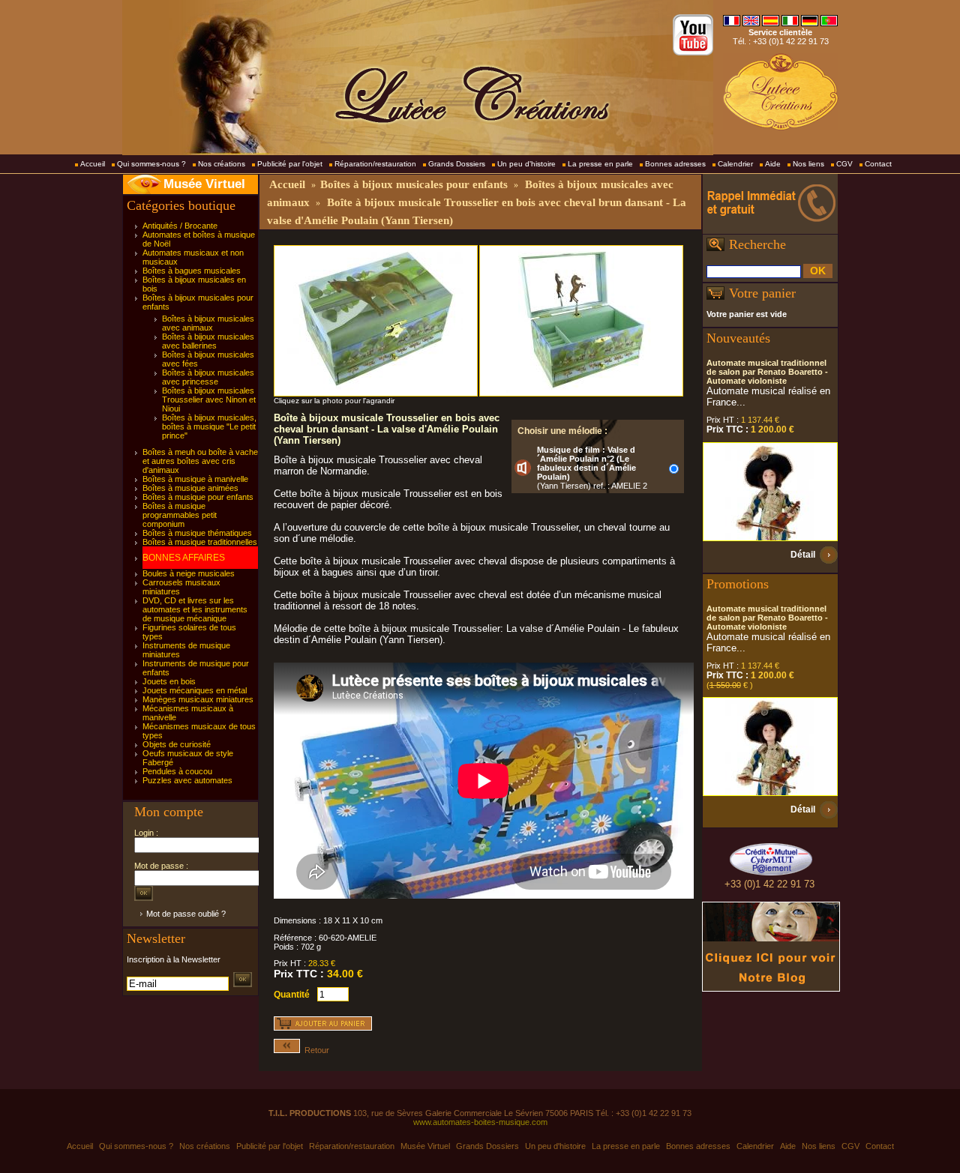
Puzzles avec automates (187, 780)
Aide (773, 164)
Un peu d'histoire (526, 164)
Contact (878, 164)
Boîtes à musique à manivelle (195, 478)
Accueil (92, 164)
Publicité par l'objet (289, 164)
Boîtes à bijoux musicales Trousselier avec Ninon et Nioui (209, 399)
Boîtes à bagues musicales (191, 270)
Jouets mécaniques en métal (194, 690)
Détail (802, 554)
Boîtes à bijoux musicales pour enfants (414, 184)
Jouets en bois (169, 681)
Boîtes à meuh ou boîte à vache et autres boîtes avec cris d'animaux (200, 460)
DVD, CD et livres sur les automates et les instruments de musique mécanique (195, 609)
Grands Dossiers (456, 164)
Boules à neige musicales (188, 573)
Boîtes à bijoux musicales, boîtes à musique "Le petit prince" (209, 426)
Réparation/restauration (375, 164)
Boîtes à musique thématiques (197, 532)
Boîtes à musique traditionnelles (199, 541)
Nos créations (221, 164)
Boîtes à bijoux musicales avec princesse (208, 377)
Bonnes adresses (675, 164)
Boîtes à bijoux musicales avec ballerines (208, 341)
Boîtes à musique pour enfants (198, 496)
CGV (844, 164)
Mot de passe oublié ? (186, 913)
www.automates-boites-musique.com (480, 1122)
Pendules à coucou (177, 771)
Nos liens (808, 164)
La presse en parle (600, 164)
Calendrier (735, 164)
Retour (314, 1050)
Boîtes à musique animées (190, 487)
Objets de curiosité (176, 744)
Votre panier (762, 293)
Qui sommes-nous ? (151, 164)
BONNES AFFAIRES (183, 557)
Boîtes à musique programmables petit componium (179, 514)
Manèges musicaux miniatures (198, 699)
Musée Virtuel (204, 184)
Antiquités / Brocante (180, 225)
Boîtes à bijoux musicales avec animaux (208, 323)
